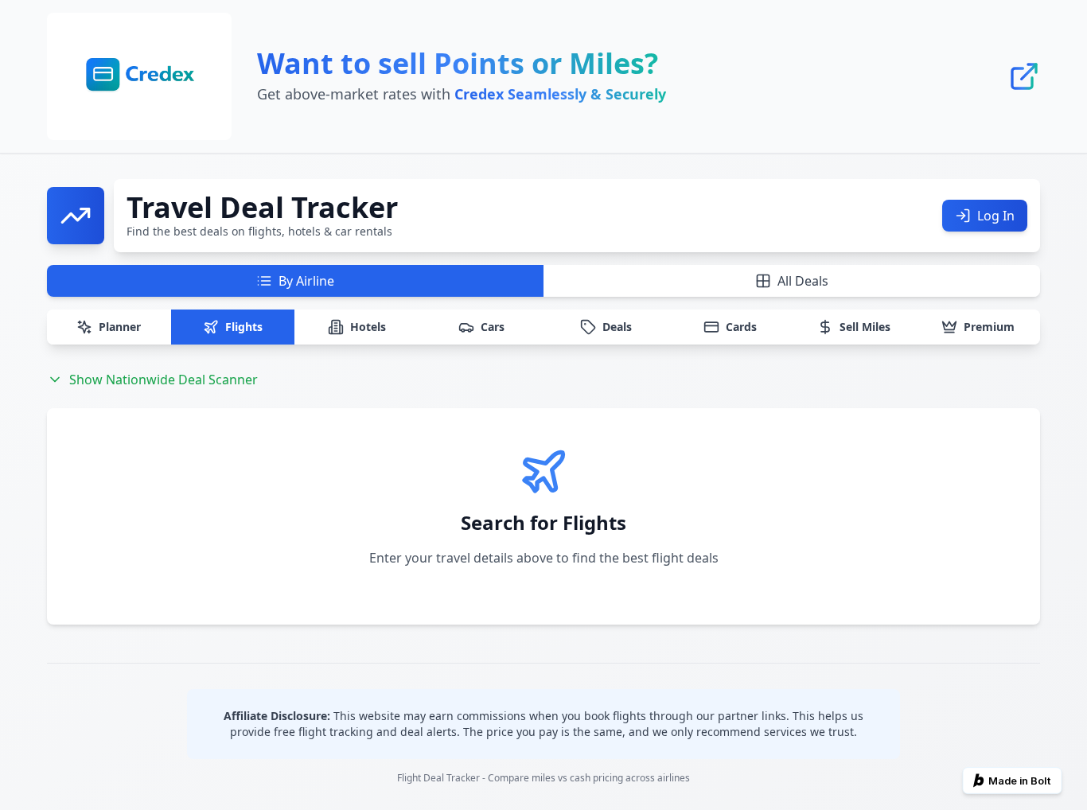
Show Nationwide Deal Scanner (163, 379)
